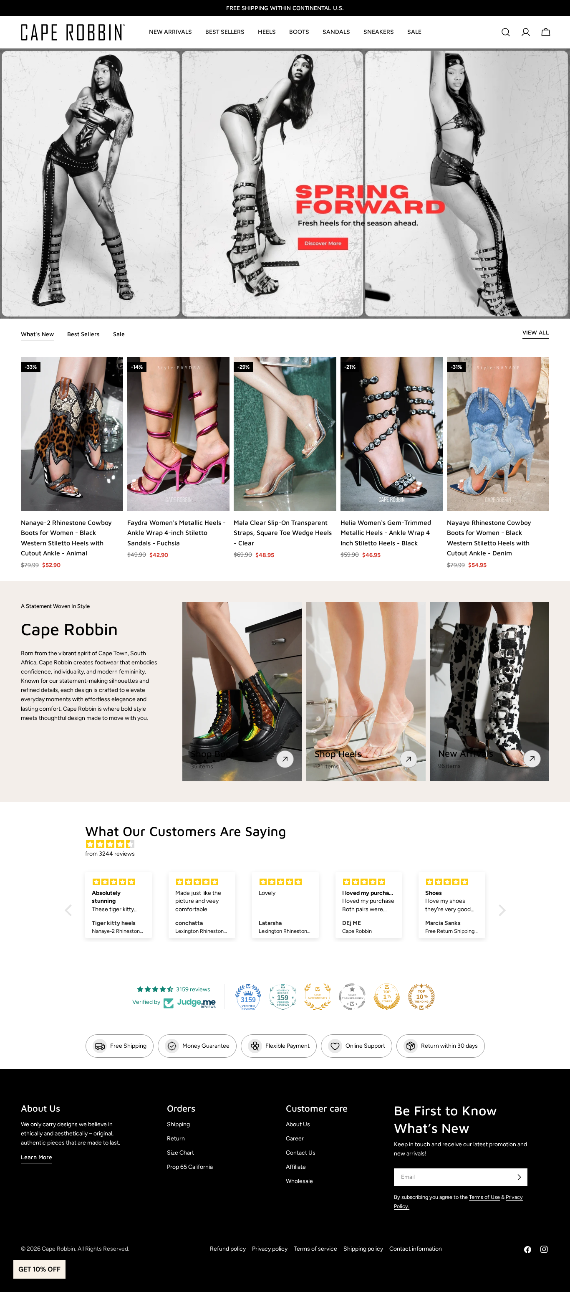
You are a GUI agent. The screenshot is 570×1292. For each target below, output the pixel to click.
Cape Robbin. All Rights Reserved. (85, 1248)
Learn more (36, 1156)
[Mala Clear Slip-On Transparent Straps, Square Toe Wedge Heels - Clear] (285, 434)
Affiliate (296, 1166)
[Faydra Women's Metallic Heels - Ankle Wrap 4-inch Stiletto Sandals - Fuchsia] (178, 434)
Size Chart (180, 1152)
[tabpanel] (285, 463)
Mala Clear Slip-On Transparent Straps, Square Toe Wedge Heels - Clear (283, 533)
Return (176, 1138)
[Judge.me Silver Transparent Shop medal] (352, 996)
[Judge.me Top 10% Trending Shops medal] (421, 996)
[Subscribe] (519, 1177)
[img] (289, 844)
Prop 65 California (190, 1166)
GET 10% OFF (39, 1269)
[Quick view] (116, 498)
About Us (298, 1124)
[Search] (505, 32)
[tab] (37, 334)
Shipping (178, 1124)
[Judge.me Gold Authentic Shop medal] (317, 996)
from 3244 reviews (110, 853)
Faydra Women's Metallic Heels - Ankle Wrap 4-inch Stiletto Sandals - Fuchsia (176, 533)
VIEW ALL (535, 332)
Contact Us (300, 1152)
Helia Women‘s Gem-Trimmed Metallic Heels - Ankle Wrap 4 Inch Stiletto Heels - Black (385, 533)
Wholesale (299, 1181)
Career (295, 1138)
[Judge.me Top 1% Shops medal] (386, 996)
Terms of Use (484, 1197)
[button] (70, 910)
